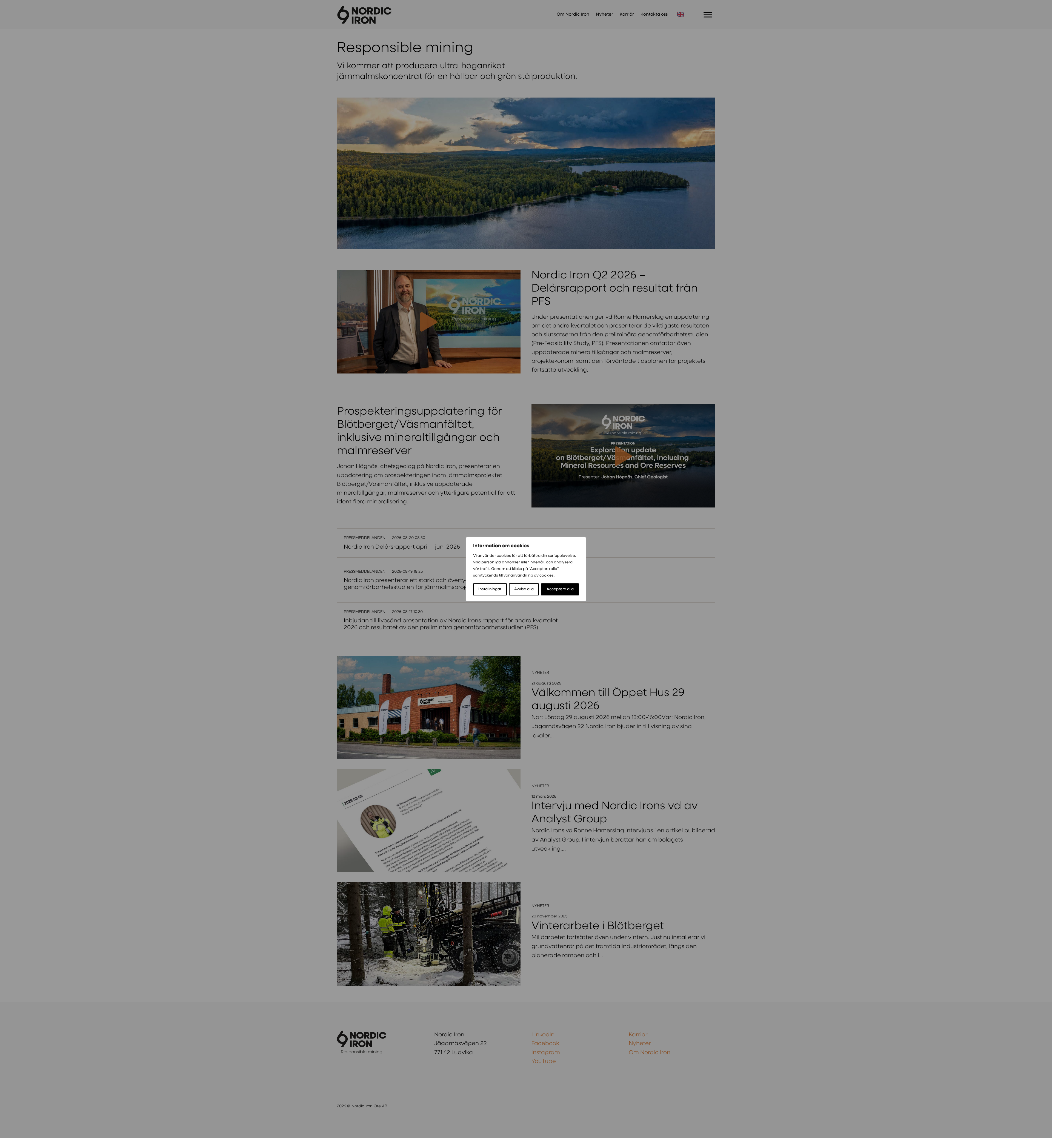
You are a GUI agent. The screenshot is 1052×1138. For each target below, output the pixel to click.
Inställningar (489, 589)
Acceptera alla (560, 589)
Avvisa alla (524, 589)
